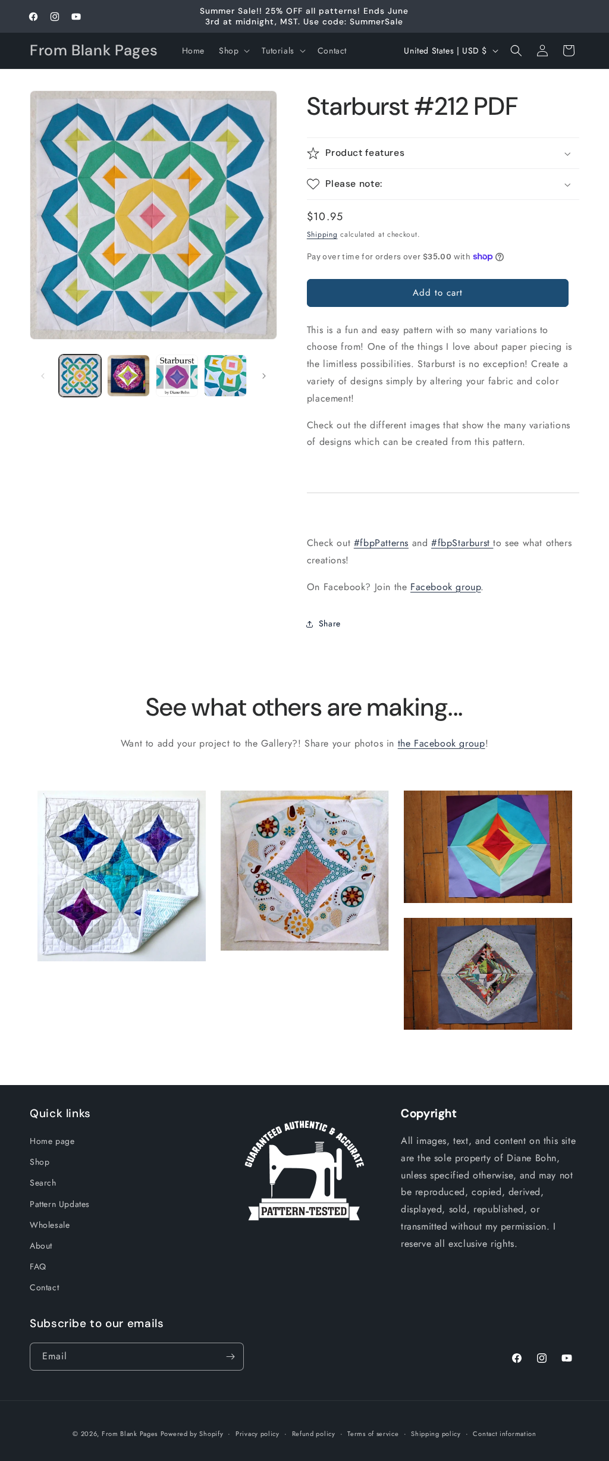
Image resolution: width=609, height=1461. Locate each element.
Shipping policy (436, 1433)
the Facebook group (441, 743)
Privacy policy (258, 1433)
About (41, 1246)
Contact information (504, 1433)
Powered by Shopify (192, 1433)
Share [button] (330, 623)
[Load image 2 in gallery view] (128, 376)
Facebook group (445, 587)
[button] (233, 50)
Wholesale (50, 1225)
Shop (39, 1162)
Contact (44, 1287)
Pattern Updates (60, 1204)
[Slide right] (264, 376)
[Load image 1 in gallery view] (80, 376)
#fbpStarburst (462, 543)
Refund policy (313, 1433)
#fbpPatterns (381, 543)
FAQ (38, 1266)
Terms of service (372, 1433)
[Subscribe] (230, 1357)
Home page (52, 1141)
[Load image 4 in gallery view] (225, 376)
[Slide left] (43, 376)
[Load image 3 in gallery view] (177, 376)
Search (43, 1183)
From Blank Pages (130, 1433)
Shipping (322, 234)
